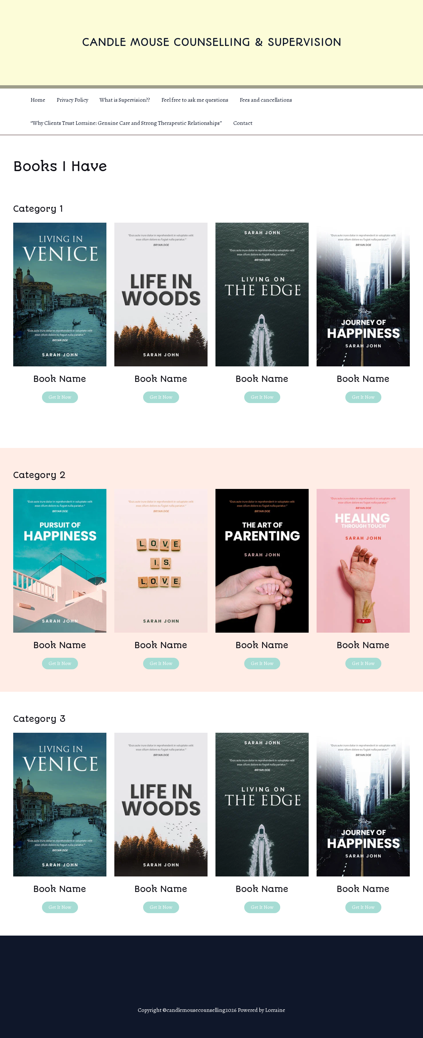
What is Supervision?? (124, 99)
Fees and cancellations (266, 99)
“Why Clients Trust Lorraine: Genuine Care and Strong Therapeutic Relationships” (126, 123)
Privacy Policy (72, 99)
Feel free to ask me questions (194, 99)
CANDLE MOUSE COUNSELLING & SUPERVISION (211, 42)
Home (37, 99)
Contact (242, 123)
